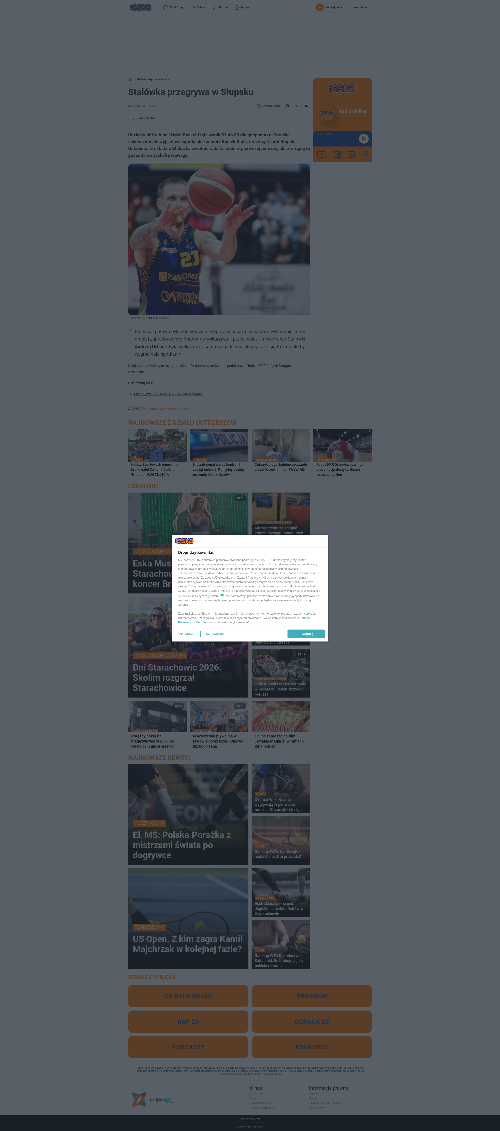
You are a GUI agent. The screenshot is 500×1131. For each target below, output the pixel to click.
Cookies (201, 622)
